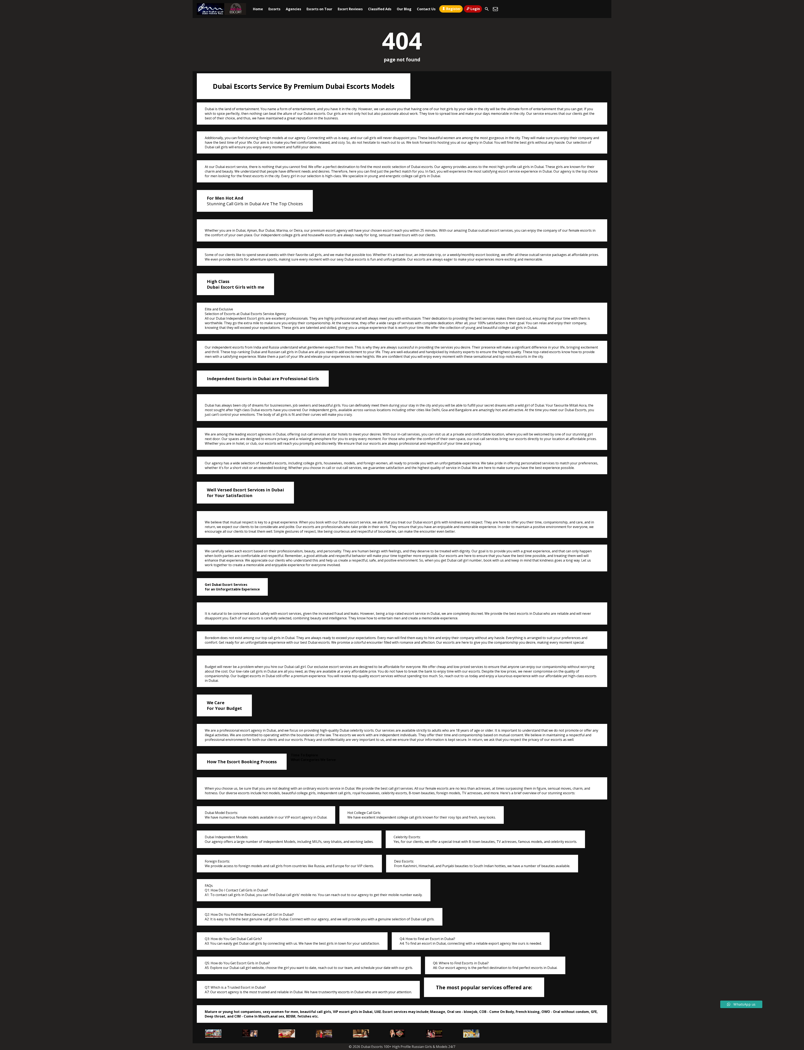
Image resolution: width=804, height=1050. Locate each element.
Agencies (293, 9)
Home (258, 9)
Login (475, 8)
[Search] (487, 9)
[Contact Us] (495, 9)
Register (453, 8)
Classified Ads (379, 9)
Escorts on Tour (319, 9)
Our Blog (404, 9)
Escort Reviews (350, 9)
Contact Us (426, 9)
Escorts (274, 9)
